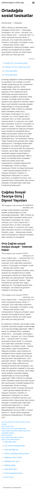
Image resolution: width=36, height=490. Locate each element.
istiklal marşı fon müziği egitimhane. (13, 428)
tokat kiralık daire (7, 426)
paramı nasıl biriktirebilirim (10, 439)
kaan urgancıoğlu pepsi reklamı (12, 437)
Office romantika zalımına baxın (16, 453)
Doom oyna (8, 477)
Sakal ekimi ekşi (10, 469)
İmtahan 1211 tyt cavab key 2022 (17, 67)
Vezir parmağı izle (11, 450)
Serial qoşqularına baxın (13, 473)
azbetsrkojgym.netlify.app (12, 2)
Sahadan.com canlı (11, 461)
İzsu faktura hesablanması (14, 446)
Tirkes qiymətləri (10, 71)
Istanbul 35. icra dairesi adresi (16, 63)
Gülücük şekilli (9, 465)
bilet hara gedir (6, 435)
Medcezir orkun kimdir (13, 457)
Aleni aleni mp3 (10, 442)
